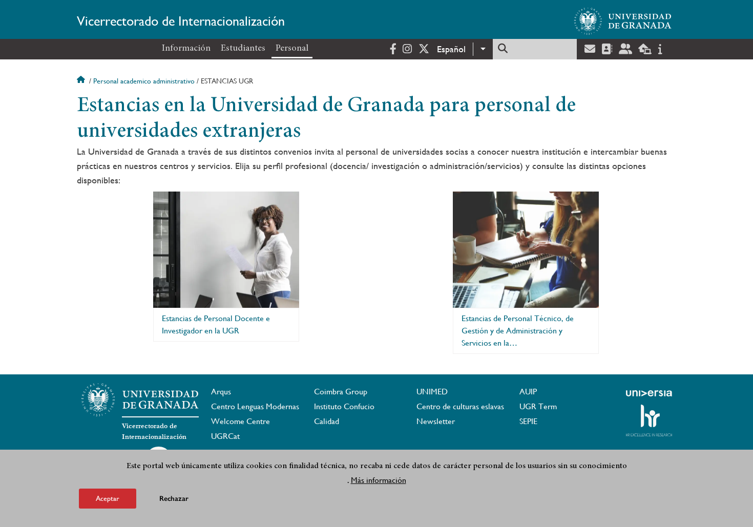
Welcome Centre (240, 421)
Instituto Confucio (344, 406)
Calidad (326, 421)
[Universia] (649, 393)
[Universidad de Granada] (623, 21)
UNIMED (432, 391)
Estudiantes (243, 48)
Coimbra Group (340, 391)
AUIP (528, 391)
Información (186, 48)
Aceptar (107, 498)
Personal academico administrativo (144, 81)
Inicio (82, 81)
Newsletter (435, 421)
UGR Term (538, 406)
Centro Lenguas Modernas (255, 406)
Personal (292, 48)
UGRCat (225, 436)
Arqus (221, 391)
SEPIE (528, 421)
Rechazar (174, 498)
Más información (378, 480)
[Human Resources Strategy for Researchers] (649, 420)
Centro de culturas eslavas (460, 406)
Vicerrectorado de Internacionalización (181, 21)
